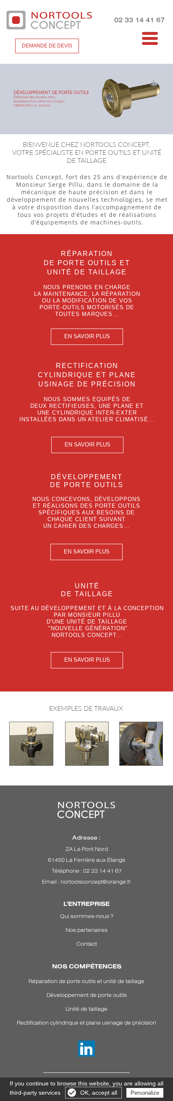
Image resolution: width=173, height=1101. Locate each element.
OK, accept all (98, 1092)
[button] (126, 36)
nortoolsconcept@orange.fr (95, 881)
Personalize (145, 1093)
